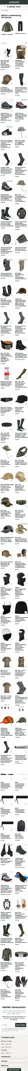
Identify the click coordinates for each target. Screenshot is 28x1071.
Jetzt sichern (21, 1025)
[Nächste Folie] (26, 2)
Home (2, 10)
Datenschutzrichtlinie (12, 1028)
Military (6, 10)
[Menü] (2, 7)
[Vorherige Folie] (1, 2)
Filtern (5, 43)
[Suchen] (5, 7)
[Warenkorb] (26, 7)
